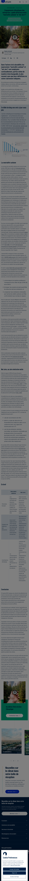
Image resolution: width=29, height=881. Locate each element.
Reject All (14, 873)
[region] (14, 865)
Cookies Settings (14, 876)
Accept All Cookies (14, 869)
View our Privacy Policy (15, 865)
